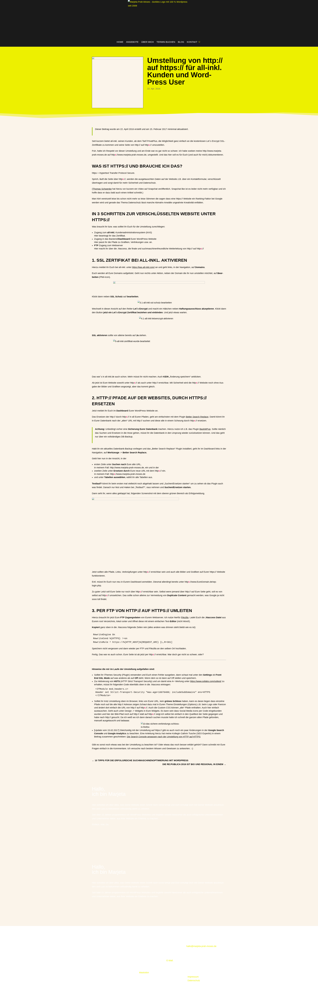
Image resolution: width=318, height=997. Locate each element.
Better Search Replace (197, 417)
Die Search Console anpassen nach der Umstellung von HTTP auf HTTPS (163, 736)
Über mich (147, 42)
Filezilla (184, 617)
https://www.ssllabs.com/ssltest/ (205, 681)
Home (120, 42)
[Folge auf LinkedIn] (99, 837)
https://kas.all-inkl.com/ (143, 267)
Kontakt (192, 42)
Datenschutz (194, 980)
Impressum (193, 977)
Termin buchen (166, 42)
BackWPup (205, 429)
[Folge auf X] (188, 958)
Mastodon (144, 972)
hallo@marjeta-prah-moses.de (201, 946)
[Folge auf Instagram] (94, 837)
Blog (181, 42)
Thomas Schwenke (102, 189)
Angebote (132, 42)
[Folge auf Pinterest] (203, 958)
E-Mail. (169, 960)
